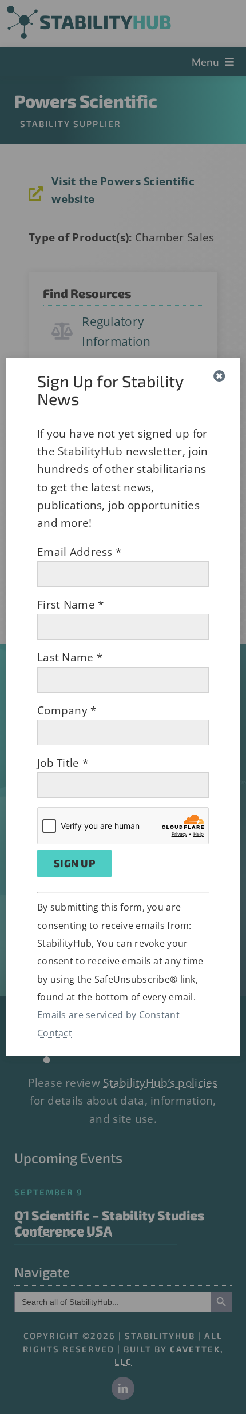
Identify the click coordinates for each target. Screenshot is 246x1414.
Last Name (69, 657)
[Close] (219, 376)
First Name (70, 604)
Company (67, 710)
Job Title (62, 763)
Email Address (79, 552)
